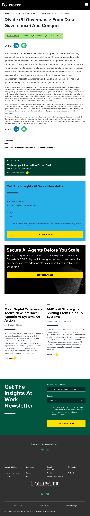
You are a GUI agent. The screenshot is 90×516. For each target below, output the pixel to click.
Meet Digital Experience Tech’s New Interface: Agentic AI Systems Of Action (23, 315)
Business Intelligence (46, 147)
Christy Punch (52, 321)
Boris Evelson (13, 35)
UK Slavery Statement (55, 476)
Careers (29, 473)
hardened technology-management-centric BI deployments (25, 96)
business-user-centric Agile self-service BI (33, 98)
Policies (50, 473)
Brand (28, 476)
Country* (10, 213)
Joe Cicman (9, 325)
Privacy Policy (44, 506)
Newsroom (30, 467)
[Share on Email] (24, 45)
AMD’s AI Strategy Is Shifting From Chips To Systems (65, 313)
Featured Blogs (17, 13)
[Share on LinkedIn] (16, 45)
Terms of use (17, 506)
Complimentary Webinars (52, 468)
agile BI (28, 87)
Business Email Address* (15, 202)
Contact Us (72, 467)
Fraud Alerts (9, 476)
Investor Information (12, 473)
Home (6, 13)
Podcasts (71, 473)
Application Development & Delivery (18, 147)
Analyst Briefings (10, 467)
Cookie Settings (71, 506)
